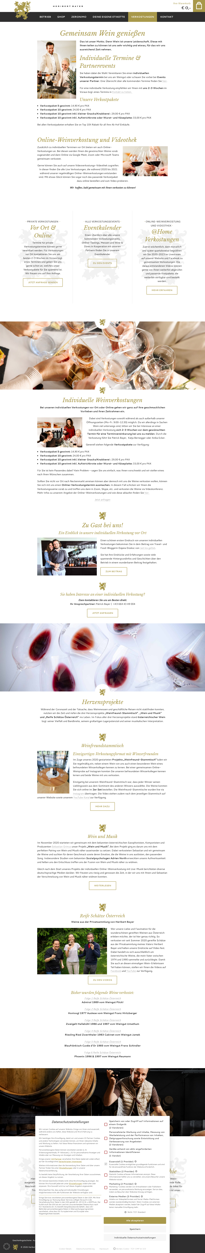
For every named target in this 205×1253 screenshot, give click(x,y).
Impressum (104, 1248)
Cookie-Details (65, 1248)
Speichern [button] (135, 1229)
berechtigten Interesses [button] (70, 1161)
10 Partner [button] (56, 1159)
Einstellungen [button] (65, 1168)
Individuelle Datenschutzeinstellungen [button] (135, 1237)
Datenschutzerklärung (85, 1248)
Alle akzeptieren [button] (135, 1220)
